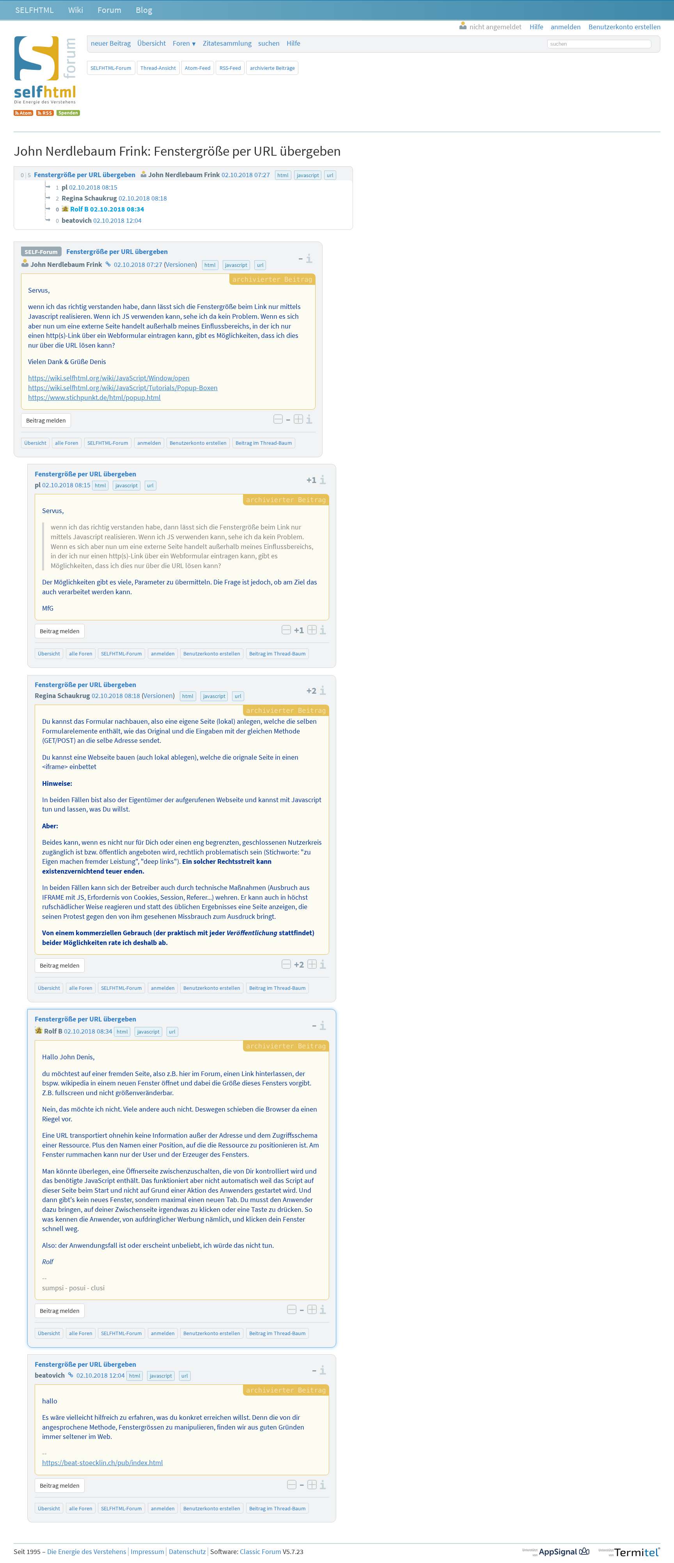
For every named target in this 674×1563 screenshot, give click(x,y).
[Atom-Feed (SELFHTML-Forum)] (23, 113)
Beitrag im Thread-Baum (264, 442)
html (210, 264)
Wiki (75, 9)
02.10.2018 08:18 (116, 695)
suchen (269, 43)
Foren (181, 43)
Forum (109, 9)
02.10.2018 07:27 (138, 264)
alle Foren (66, 442)
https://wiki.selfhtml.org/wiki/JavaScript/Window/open (109, 378)
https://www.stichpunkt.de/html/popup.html (94, 397)
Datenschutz (187, 1551)
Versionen (180, 264)
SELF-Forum (41, 252)
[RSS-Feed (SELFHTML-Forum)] (45, 113)
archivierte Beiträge (272, 67)
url (260, 264)
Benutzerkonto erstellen (198, 442)
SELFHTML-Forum (110, 67)
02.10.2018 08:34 (88, 1031)
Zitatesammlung (227, 43)
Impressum (147, 1551)
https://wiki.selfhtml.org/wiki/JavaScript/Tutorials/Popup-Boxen (123, 388)
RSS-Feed (230, 67)
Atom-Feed (198, 67)
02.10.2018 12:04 (100, 1375)
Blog (144, 9)
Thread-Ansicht (158, 67)
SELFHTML (34, 9)
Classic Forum (260, 1551)
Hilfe (293, 43)
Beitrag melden (46, 420)
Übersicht (151, 43)
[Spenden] (68, 113)
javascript (236, 264)
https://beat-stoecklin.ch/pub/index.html (102, 1462)
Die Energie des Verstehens (86, 1551)
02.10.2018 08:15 (66, 485)
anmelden (149, 442)
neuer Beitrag (111, 43)
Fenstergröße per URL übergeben (117, 251)
